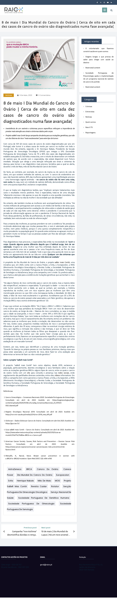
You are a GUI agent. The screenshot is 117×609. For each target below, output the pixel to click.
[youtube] (107, 2)
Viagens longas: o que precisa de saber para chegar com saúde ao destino (98, 59)
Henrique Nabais (25, 480)
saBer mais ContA (62, 262)
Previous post (30, 528)
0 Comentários (44, 95)
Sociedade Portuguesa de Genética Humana (43, 497)
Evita (10, 480)
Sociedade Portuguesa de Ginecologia (31, 503)
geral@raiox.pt (46, 564)
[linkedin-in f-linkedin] (111, 2)
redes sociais (63, 373)
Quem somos (90, 122)
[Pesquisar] (111, 10)
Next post (45, 528)
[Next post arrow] (74, 531)
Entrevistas (89, 111)
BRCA (29, 469)
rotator (55, 486)
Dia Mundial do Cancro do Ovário (34, 474)
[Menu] (104, 10)
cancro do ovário (47, 469)
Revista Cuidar (39, 486)
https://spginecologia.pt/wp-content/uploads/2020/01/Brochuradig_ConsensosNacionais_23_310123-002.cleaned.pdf (40, 403)
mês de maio (44, 480)
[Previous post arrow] (4, 531)
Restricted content (92, 67)
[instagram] (104, 2)
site (28, 373)
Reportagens (90, 132)
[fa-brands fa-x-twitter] (100, 2)
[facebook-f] (97, 2)
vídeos (57, 375)
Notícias (8, 95)
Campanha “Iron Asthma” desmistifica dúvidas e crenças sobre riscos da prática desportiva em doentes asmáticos (22, 533)
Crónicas (88, 106)
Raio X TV (89, 127)
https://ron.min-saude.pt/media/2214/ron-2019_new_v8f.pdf (28, 414)
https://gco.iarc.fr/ (12, 423)
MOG (57, 480)
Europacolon (62, 474)
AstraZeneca (14, 469)
